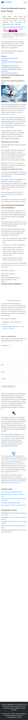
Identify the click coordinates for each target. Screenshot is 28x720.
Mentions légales (21, 713)
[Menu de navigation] (25, 2)
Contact (13, 713)
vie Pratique (14, 471)
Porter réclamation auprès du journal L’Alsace (13, 505)
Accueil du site (6, 713)
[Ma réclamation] (6, 2)
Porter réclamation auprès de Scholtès (11, 492)
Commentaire (5, 345)
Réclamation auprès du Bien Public (10, 503)
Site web (3, 378)
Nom (2, 365)
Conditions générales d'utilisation (13, 715)
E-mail (3, 371)
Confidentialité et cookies (14, 717)
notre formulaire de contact (12, 482)
